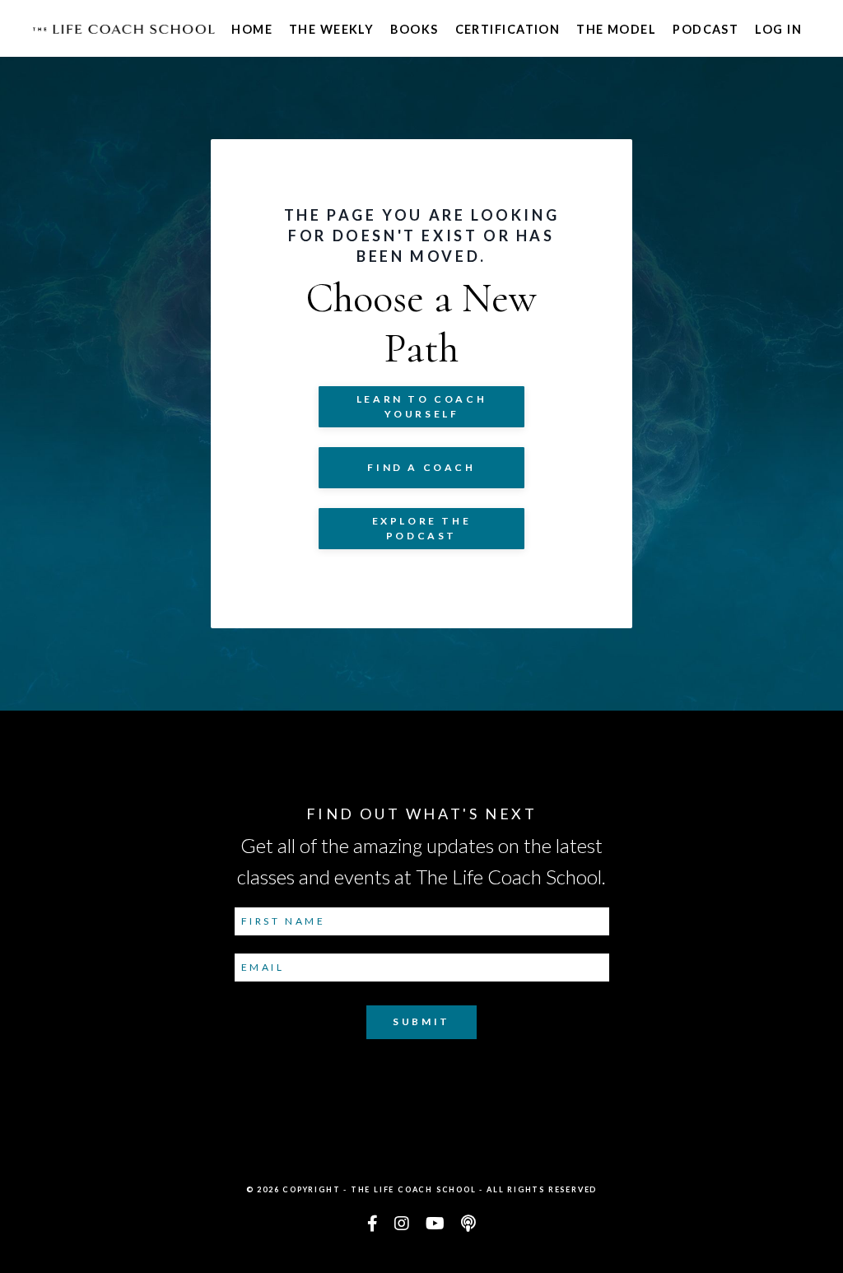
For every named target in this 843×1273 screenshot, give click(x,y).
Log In (778, 29)
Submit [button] (421, 1021)
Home (251, 29)
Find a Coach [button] (421, 467)
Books (414, 29)
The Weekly (331, 29)
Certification (508, 29)
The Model (616, 29)
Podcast (705, 29)
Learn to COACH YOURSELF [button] (421, 406)
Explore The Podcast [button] (422, 528)
